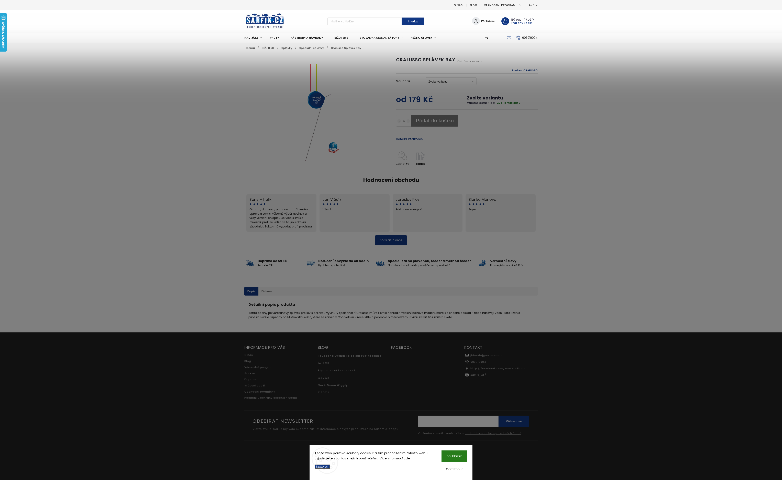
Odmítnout (454, 469)
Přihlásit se (514, 421)
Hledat (413, 21)
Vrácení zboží (254, 385)
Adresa (249, 373)
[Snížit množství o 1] (399, 121)
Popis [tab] (251, 291)
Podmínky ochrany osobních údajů (270, 397)
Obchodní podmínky (259, 391)
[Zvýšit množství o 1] (408, 121)
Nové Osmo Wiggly (333, 385)
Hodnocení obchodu (391, 180)
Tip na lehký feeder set (336, 370)
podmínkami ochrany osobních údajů (493, 433)
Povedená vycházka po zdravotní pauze (350, 356)
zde (407, 458)
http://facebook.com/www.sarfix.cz (497, 368)
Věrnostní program (500, 5)
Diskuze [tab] (266, 291)
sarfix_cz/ (478, 375)
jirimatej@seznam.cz (486, 355)
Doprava (250, 379)
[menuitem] (255, 38)
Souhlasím (454, 456)
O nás (458, 5)
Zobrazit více (391, 240)
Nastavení (322, 466)
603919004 (478, 362)
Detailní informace (409, 139)
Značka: (525, 70)
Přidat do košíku (435, 120)
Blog (473, 5)
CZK (532, 5)
